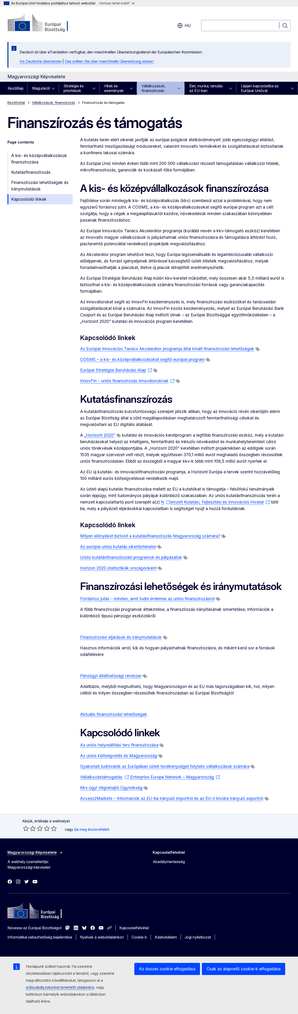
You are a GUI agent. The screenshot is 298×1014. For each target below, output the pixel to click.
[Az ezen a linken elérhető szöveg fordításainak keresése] (257, 349)
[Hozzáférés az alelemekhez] (55, 88)
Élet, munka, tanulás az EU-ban (206, 88)
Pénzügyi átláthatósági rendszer (111, 675)
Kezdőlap (16, 88)
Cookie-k (139, 937)
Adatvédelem (166, 937)
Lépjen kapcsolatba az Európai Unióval (260, 88)
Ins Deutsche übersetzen (41, 61)
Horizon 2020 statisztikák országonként (118, 568)
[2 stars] (29, 828)
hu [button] (188, 25)
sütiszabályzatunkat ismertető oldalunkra (60, 987)
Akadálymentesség (169, 861)
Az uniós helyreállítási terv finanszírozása (119, 745)
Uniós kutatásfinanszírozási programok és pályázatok (131, 557)
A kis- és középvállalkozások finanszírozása (39, 158)
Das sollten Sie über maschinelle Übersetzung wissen (109, 61)
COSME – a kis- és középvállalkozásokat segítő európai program (142, 359)
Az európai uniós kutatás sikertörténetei (118, 546)
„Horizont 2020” (99, 435)
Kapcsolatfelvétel (134, 928)
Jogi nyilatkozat (198, 937)
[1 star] (25, 828)
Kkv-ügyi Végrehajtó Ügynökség (111, 787)
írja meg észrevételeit (91, 829)
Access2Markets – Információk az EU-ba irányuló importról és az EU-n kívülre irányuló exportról (171, 798)
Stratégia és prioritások (74, 88)
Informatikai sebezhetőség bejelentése (39, 937)
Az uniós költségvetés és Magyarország (118, 755)
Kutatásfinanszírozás (31, 172)
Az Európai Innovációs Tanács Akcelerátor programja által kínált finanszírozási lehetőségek (167, 348)
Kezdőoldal (16, 103)
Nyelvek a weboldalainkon (102, 937)
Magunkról (41, 88)
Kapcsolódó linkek (29, 199)
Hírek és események (114, 88)
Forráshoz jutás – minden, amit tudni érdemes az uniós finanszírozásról (147, 598)
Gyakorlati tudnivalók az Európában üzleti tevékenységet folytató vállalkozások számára (164, 766)
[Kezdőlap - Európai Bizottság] (45, 23)
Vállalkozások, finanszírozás (154, 88)
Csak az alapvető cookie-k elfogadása (244, 968)
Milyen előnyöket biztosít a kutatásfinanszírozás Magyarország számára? (150, 535)
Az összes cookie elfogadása (167, 968)
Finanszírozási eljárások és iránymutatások (121, 637)
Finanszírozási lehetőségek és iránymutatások (39, 185)
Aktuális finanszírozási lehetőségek (113, 714)
